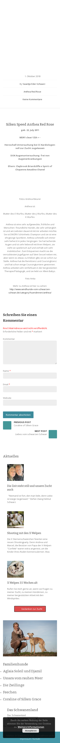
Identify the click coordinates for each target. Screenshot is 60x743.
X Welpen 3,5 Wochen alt (22, 582)
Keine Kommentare (32, 99)
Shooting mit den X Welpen (24, 533)
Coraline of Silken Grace (22, 699)
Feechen (10, 692)
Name (6, 370)
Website (7, 397)
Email (5, 384)
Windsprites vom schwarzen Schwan (20, 17)
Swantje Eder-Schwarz (34, 83)
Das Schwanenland (16, 715)
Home (11, 54)
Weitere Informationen (31, 726)
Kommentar (9, 338)
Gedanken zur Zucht (31, 608)
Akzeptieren (30, 730)
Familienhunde (26, 54)
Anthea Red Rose (43, 54)
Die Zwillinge (13, 685)
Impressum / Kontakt (30, 738)
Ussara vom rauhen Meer (23, 678)
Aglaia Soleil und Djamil (22, 671)
